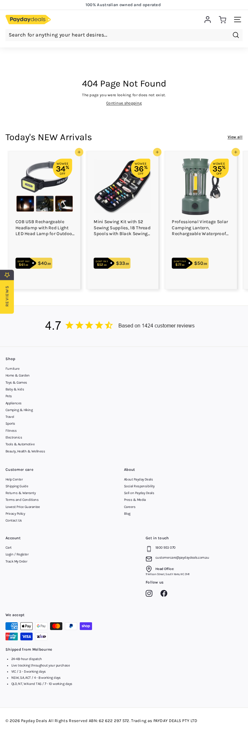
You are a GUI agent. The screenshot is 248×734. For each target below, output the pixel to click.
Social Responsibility (139, 486)
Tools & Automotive (20, 444)
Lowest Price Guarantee (22, 507)
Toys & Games (16, 382)
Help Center (14, 479)
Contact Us (13, 520)
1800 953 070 (165, 547)
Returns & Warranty (20, 493)
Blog (127, 514)
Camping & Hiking (19, 410)
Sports (10, 423)
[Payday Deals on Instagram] (151, 594)
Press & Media (135, 500)
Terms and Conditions (21, 500)
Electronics (13, 437)
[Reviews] (124, 326)
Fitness (10, 431)
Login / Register (16, 554)
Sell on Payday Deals (139, 493)
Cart (8, 547)
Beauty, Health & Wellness (25, 451)
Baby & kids (14, 389)
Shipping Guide (16, 486)
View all (235, 137)
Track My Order (16, 561)
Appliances (13, 403)
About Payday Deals (138, 479)
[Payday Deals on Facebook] (165, 594)
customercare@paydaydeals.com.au (182, 557)
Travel (9, 417)
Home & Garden (17, 375)
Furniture (12, 369)
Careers (129, 507)
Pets (8, 396)
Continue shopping (124, 103)
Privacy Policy (15, 514)
